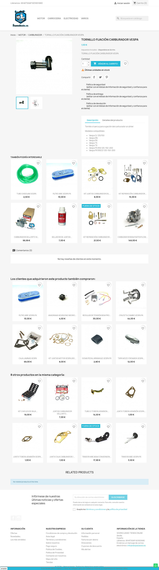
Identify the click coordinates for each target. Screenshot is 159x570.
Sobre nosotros (53, 543)
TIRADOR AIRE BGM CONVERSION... (96, 457)
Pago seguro (51, 546)
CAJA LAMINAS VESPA (28, 358)
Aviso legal (50, 536)
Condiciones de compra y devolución (61, 533)
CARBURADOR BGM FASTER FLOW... (132, 237)
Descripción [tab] (92, 120)
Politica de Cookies (54, 549)
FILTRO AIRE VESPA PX (62, 193)
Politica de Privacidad (55, 552)
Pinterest (106, 77)
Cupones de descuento (91, 546)
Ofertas (14, 533)
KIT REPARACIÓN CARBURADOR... (132, 193)
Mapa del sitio (52, 559)
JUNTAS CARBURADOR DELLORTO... (62, 412)
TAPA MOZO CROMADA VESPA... (131, 358)
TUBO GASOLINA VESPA (26, 193)
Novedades (15, 536)
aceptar (4, 569)
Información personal (90, 533)
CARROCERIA (54, 18)
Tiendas (49, 562)
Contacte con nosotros (56, 556)
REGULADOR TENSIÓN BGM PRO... (97, 315)
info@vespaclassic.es (136, 545)
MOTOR (41, 18)
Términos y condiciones (56, 539)
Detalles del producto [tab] (112, 120)
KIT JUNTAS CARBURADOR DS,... (97, 193)
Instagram (18, 518)
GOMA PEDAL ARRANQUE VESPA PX (96, 358)
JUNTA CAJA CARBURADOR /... (62, 457)
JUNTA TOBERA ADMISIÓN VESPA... (131, 411)
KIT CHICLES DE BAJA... (27, 411)
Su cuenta (87, 528)
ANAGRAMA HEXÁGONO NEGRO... (62, 315)
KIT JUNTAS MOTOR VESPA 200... (62, 358)
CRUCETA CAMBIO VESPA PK (131, 315)
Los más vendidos (18, 539)
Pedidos (84, 536)
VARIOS (84, 18)
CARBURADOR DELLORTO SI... (26, 237)
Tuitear (100, 77)
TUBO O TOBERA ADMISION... (97, 411)
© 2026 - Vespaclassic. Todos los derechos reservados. (79, 566)
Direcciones (86, 543)
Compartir (94, 77)
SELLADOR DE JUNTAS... (62, 237)
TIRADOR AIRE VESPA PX (131, 457)
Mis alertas (86, 549)
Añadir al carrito (106, 63)
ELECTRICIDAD (71, 18)
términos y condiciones (96, 509)
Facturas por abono (89, 539)
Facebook (13, 518)
